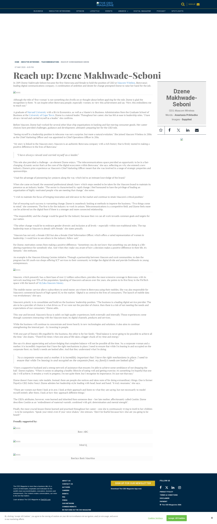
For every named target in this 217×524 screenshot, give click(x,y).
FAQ (63, 497)
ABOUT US (66, 481)
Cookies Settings (155, 518)
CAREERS (65, 490)
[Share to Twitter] (179, 130)
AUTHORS (66, 487)
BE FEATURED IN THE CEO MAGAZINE (76, 510)
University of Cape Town (41, 115)
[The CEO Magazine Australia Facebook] (162, 488)
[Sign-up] (197, 130)
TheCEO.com (45, 499)
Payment (163, 502)
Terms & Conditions (169, 495)
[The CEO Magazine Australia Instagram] (181, 488)
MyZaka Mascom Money (51, 283)
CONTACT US (67, 484)
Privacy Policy (166, 492)
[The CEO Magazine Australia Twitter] (168, 488)
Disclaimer (164, 498)
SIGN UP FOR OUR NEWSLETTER (133, 483)
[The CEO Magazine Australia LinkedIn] (175, 488)
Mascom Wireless (126, 82)
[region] (101, 37)
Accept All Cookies (176, 518)
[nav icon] (14, 4)
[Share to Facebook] (169, 130)
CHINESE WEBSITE (69, 507)
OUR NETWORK (68, 503)
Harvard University (36, 112)
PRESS (64, 500)
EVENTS (65, 494)
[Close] (212, 518)
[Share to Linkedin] (188, 130)
